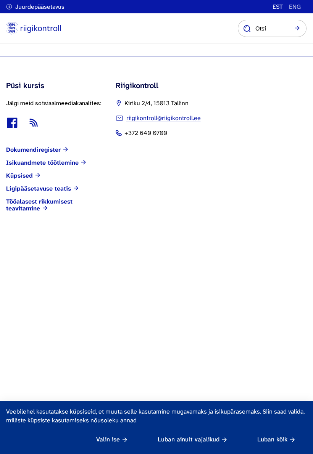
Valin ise (108, 439)
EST (278, 6)
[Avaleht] (33, 28)
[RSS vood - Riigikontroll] (33, 123)
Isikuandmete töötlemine (42, 162)
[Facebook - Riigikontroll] (12, 123)
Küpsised (19, 175)
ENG (295, 6)
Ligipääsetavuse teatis (38, 188)
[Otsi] (297, 28)
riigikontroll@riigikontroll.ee (163, 118)
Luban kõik (272, 439)
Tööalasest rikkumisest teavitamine (39, 205)
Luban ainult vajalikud (188, 439)
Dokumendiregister (33, 149)
